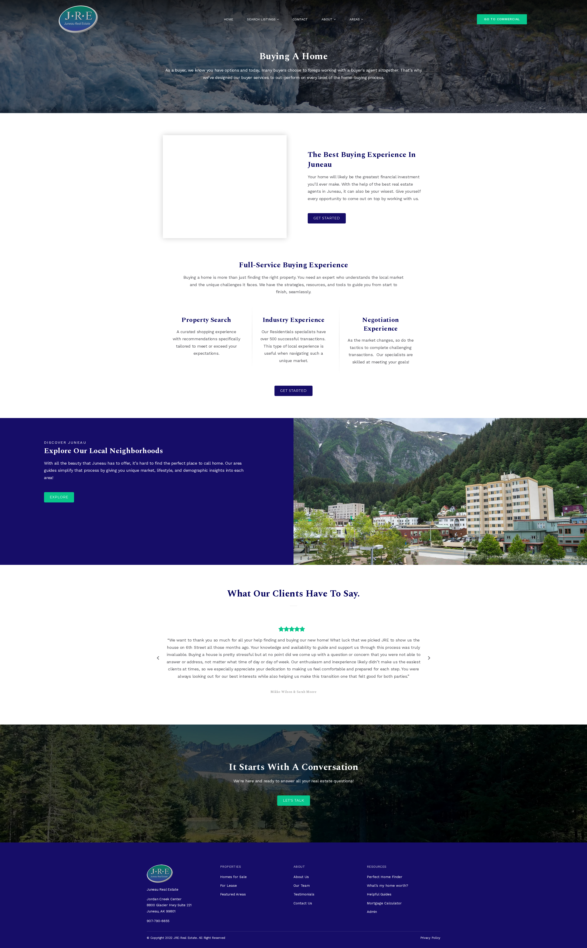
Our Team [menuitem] (302, 864)
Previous (158, 647)
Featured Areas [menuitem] (233, 873)
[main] (293, 410)
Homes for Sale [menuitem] (233, 855)
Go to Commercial (502, 19)
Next (429, 647)
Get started (326, 218)
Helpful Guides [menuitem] (379, 873)
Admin (372, 890)
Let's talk (293, 779)
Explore (59, 497)
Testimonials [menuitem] (304, 873)
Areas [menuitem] (355, 19)
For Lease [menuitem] (228, 864)
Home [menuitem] (228, 19)
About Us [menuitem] (301, 855)
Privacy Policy (430, 916)
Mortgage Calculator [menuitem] (384, 882)
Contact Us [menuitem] (303, 882)
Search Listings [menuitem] (262, 19)
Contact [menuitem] (300, 19)
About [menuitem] (327, 19)
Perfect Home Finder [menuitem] (384, 855)
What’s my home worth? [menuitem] (387, 864)
